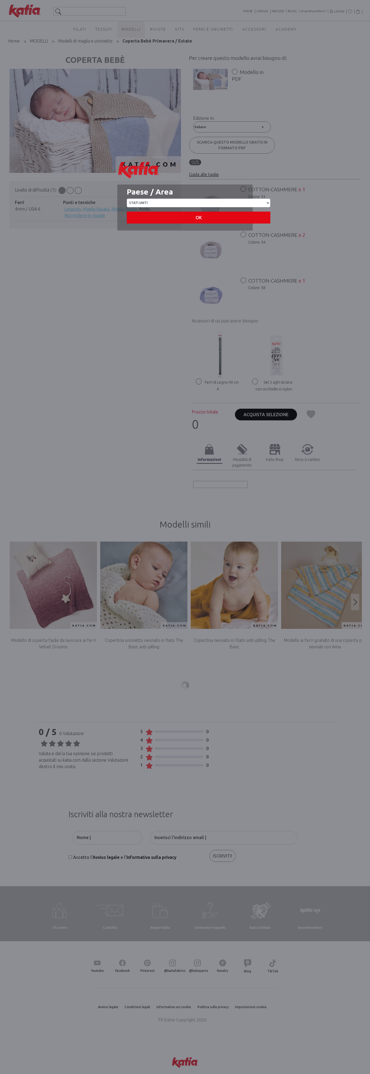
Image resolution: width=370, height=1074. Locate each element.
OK (199, 217)
